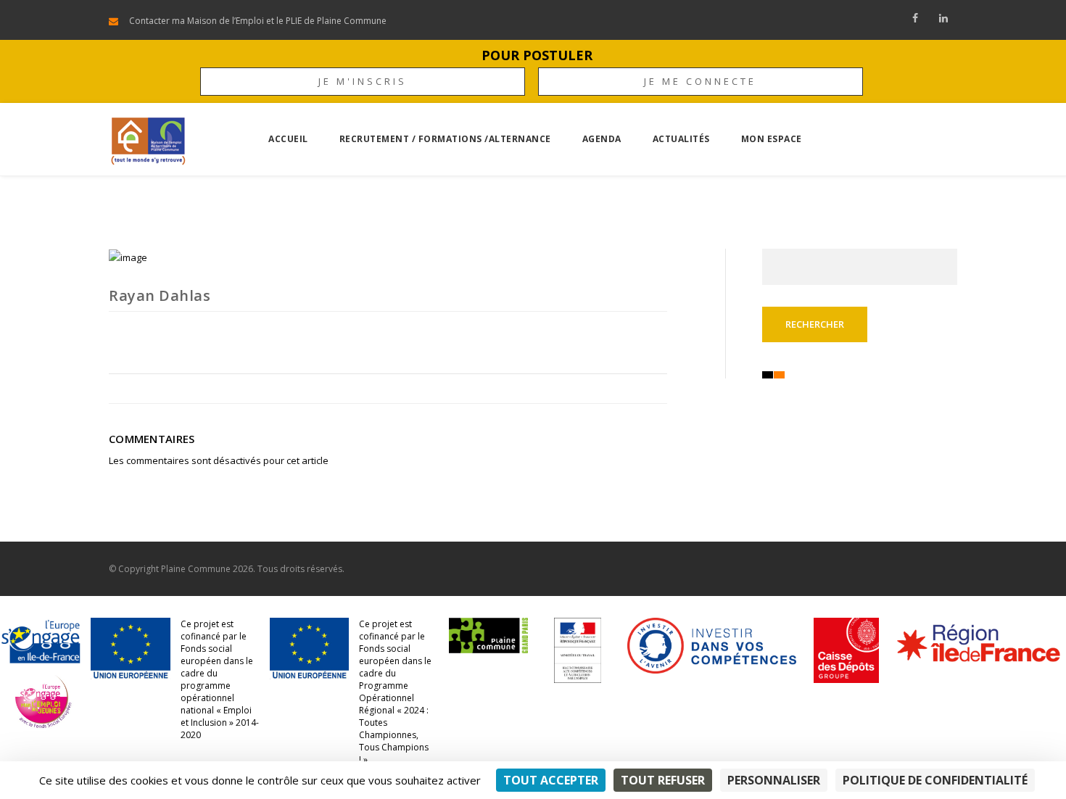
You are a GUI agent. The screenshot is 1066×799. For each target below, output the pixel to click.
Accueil (288, 139)
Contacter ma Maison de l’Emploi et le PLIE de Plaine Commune (258, 21)
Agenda (601, 139)
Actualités (681, 139)
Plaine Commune (196, 569)
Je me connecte (700, 81)
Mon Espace (771, 139)
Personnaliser (773, 780)
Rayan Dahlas (159, 295)
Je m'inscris (362, 81)
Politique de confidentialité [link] (935, 780)
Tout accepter (550, 780)
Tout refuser (663, 780)
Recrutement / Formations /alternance (445, 139)
